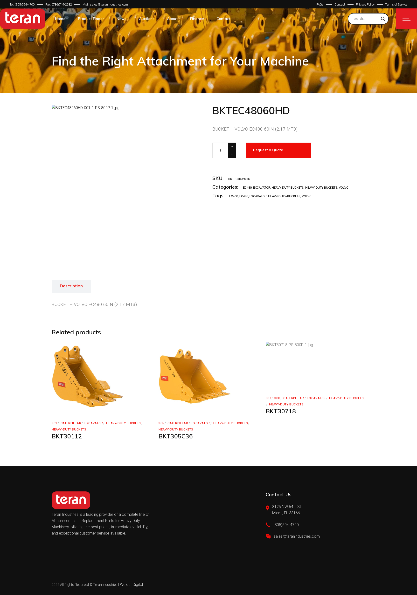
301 (54, 423)
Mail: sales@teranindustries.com (105, 4)
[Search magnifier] (383, 18)
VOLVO (343, 187)
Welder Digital (131, 584)
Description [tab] (71, 286)
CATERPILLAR (71, 423)
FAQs (320, 4)
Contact (339, 4)
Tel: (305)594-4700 (22, 4)
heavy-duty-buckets (284, 196)
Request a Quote (268, 150)
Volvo (307, 196)
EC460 (233, 196)
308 (277, 398)
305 (161, 423)
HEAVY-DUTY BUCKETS (288, 187)
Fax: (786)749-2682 (58, 4)
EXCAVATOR (261, 187)
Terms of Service (396, 4)
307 (268, 398)
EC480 (247, 187)
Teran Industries (105, 585)
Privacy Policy (365, 4)
